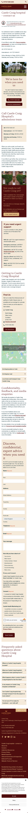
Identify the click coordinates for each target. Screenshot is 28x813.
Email (7, 533)
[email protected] (9, 251)
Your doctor (7, 556)
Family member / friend (10, 561)
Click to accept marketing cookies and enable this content (14, 347)
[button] (25, 780)
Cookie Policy (10, 809)
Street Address (7, 495)
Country (5, 521)
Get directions (9, 329)
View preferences (14, 804)
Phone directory (8, 565)
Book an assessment (14, 104)
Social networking (9, 567)
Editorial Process (7, 759)
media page (20, 433)
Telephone (9, 526)
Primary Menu (24, 6)
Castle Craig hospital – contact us (12, 743)
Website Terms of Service (9, 761)
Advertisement (8, 563)
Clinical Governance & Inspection (12, 756)
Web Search (7, 558)
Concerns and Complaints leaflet (16, 426)
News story (7, 570)
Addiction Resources (8, 750)
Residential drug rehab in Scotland (12, 767)
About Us (4, 745)
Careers (4, 748)
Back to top (21, 710)
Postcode (5, 515)
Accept (14, 796)
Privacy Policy (17, 809)
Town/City (6, 502)
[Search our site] (25, 2)
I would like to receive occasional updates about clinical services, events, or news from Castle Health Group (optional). (13, 612)
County (5, 509)
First (4, 477)
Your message (7, 541)
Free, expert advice (11, 214)
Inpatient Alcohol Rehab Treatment (12, 769)
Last (4, 484)
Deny (14, 800)
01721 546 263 (15, 100)
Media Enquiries (6, 754)
